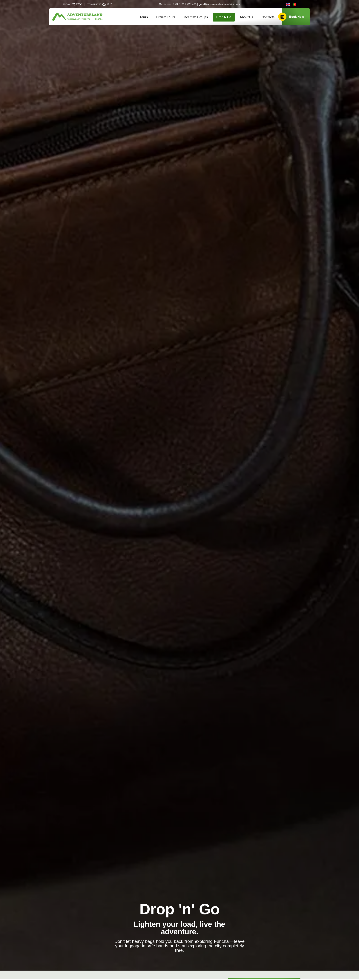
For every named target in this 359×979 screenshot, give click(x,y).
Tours (144, 17)
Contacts (268, 17)
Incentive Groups (196, 17)
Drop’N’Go (223, 17)
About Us (246, 17)
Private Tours (165, 17)
